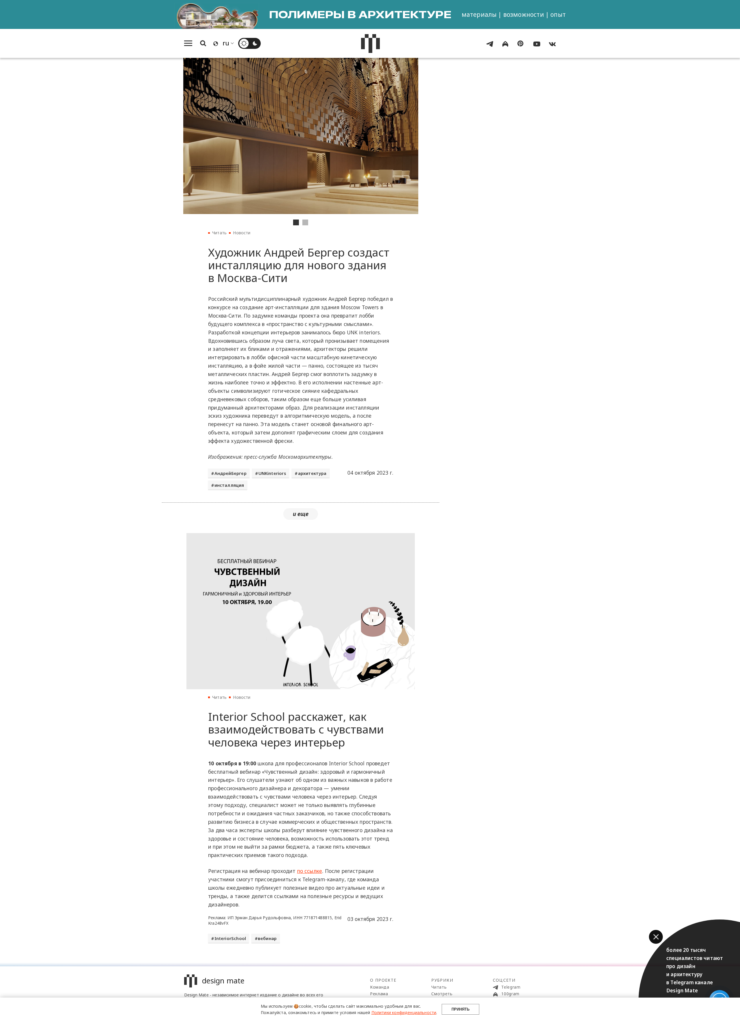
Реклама (379, 993)
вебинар (267, 938)
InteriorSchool (230, 938)
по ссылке (309, 870)
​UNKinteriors (272, 473)
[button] (656, 937)
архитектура (312, 473)
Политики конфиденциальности (403, 1012)
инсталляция (229, 485)
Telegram (510, 987)
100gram (510, 993)
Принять (460, 1009)
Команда (379, 987)
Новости (241, 232)
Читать (219, 232)
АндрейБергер (230, 473)
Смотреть (442, 993)
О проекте (383, 980)
